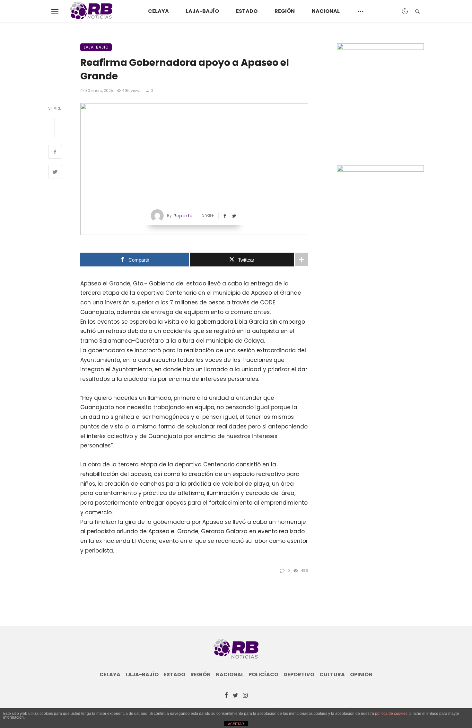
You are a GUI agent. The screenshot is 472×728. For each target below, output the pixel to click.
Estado (247, 11)
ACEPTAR (236, 724)
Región (285, 11)
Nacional (326, 11)
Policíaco (263, 674)
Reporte (182, 215)
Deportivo (299, 674)
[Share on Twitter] (55, 172)
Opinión (361, 674)
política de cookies (391, 713)
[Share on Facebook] (55, 152)
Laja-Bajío (202, 11)
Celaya (158, 11)
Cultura (332, 674)
